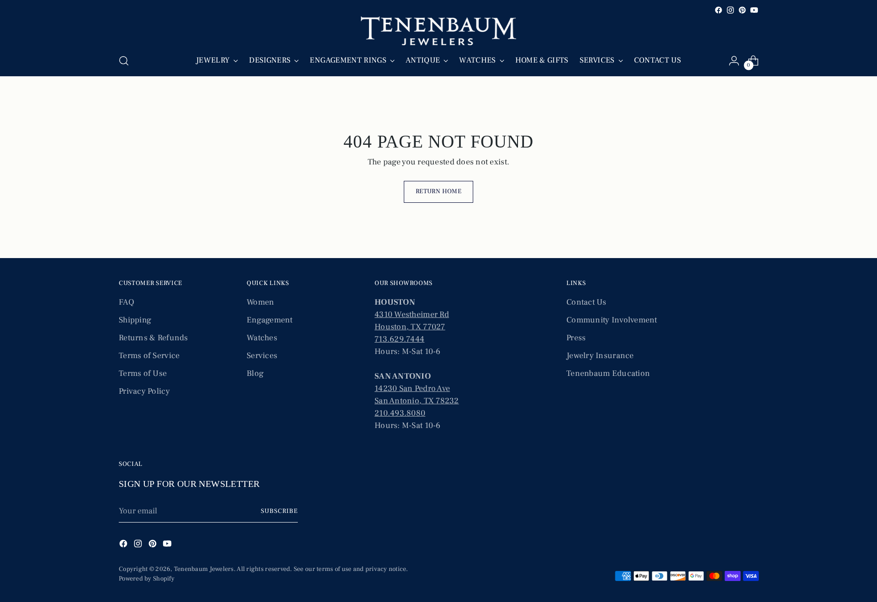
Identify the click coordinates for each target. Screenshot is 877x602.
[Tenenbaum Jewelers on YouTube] (754, 10)
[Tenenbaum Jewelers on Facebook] (718, 10)
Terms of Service (149, 355)
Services (262, 355)
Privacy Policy (144, 391)
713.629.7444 (399, 339)
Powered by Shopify (146, 579)
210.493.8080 (400, 413)
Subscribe (279, 511)
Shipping (135, 320)
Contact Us (586, 302)
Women (260, 302)
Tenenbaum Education (608, 373)
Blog (255, 373)
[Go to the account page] (734, 61)
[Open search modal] (124, 61)
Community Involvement (611, 320)
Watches (262, 338)
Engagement (270, 320)
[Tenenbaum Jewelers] (438, 30)
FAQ (126, 302)
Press (576, 338)
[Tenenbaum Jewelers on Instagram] (730, 10)
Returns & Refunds (153, 338)
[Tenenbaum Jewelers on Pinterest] (742, 10)
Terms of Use (143, 373)
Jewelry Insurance (600, 355)
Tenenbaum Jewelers (204, 569)
